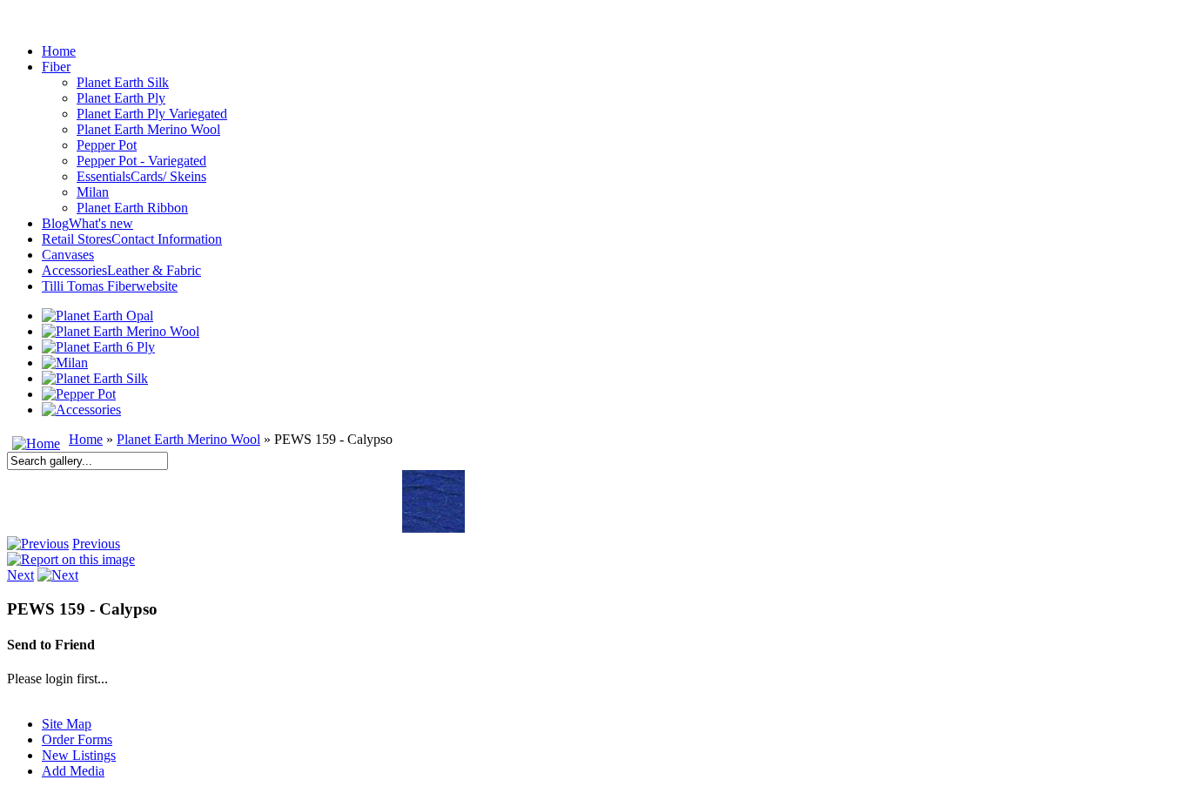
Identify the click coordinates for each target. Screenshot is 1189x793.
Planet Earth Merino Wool (188, 439)
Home (86, 439)
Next (20, 575)
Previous (96, 543)
